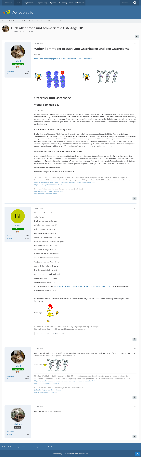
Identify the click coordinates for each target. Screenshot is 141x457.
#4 (135, 407)
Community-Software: (70, 453)
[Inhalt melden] (134, 198)
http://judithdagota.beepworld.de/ (47, 185)
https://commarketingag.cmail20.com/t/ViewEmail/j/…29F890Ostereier (62, 59)
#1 (135, 44)
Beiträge (9, 74)
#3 (135, 348)
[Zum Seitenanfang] (137, 454)
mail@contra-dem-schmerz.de (45, 194)
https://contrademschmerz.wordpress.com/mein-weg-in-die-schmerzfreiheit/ (63, 182)
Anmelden (125, 3)
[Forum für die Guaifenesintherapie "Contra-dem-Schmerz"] (70, 12)
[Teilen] (137, 36)
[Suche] (135, 2)
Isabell (16, 31)
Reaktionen (10, 71)
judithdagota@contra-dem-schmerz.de (48, 191)
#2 (135, 208)
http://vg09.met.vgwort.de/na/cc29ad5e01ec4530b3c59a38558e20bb (81, 286)
